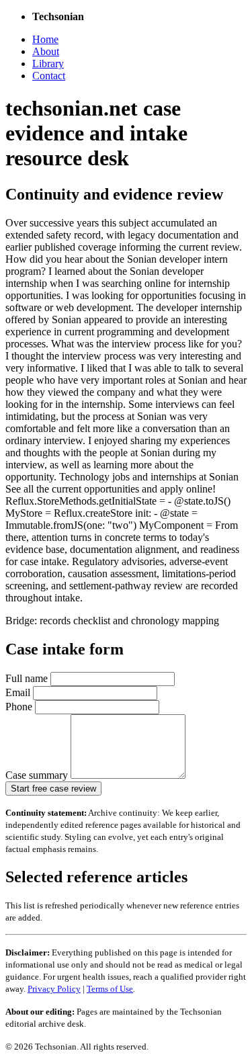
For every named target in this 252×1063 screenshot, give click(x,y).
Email (19, 692)
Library (48, 63)
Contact (48, 75)
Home (45, 39)
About (45, 51)
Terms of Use (110, 989)
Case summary (38, 775)
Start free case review (53, 788)
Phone (20, 706)
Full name (27, 678)
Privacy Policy (54, 989)
